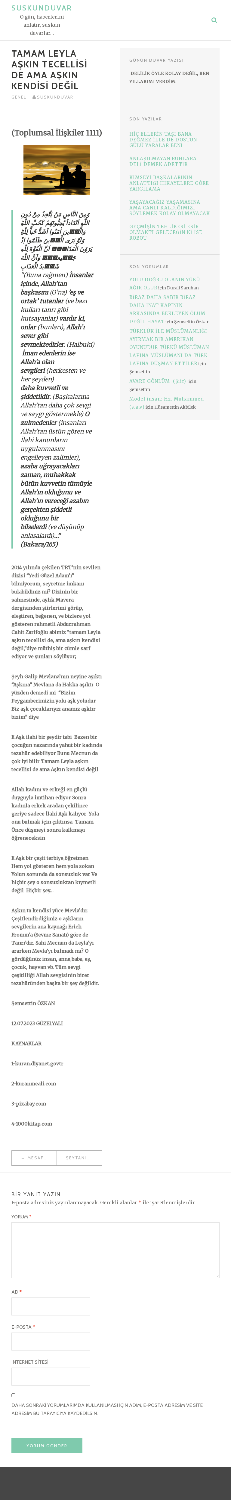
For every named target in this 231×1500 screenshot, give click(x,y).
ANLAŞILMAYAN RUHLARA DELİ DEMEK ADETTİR (163, 161)
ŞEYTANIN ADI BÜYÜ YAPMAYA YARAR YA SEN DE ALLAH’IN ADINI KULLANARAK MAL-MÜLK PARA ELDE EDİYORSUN (84, 1158)
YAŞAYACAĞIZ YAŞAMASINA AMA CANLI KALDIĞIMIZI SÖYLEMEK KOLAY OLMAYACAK (169, 207)
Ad (16, 1292)
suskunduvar (55, 97)
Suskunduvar (41, 8)
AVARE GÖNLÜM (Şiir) (158, 381)
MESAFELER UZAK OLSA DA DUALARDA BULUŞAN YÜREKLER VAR (42, 1158)
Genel (18, 97)
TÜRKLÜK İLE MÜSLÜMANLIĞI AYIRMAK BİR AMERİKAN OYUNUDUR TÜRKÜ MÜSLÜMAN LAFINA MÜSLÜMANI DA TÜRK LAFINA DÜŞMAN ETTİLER (169, 347)
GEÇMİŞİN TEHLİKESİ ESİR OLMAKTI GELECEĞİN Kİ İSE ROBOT (165, 232)
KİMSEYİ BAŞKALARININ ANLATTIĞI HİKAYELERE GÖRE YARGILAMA (169, 183)
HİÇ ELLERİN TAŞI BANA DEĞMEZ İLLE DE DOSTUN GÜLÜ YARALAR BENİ (163, 139)
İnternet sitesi (29, 1362)
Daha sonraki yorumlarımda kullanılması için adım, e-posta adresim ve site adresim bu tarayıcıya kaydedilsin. (107, 1409)
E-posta (23, 1327)
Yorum (21, 1217)
